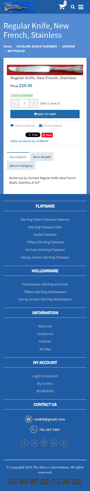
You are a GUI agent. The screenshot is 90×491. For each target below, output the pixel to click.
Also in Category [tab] (21, 166)
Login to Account (45, 375)
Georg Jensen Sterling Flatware (45, 257)
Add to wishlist (25, 125)
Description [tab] (18, 157)
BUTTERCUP (16, 51)
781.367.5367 (49, 429)
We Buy (45, 349)
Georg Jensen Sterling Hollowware (45, 299)
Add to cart (46, 114)
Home (7, 46)
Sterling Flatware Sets (45, 227)
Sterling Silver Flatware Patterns (45, 219)
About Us (45, 326)
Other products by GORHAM (29, 141)
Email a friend (52, 125)
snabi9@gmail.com (49, 419)
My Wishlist (45, 390)
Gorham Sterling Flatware (45, 249)
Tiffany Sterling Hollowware (45, 291)
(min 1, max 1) (49, 103)
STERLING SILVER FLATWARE (37, 46)
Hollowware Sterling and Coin (45, 284)
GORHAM (68, 46)
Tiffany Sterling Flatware (45, 242)
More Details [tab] (42, 157)
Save (49, 135)
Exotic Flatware (45, 234)
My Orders (45, 383)
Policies (45, 341)
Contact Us (45, 333)
